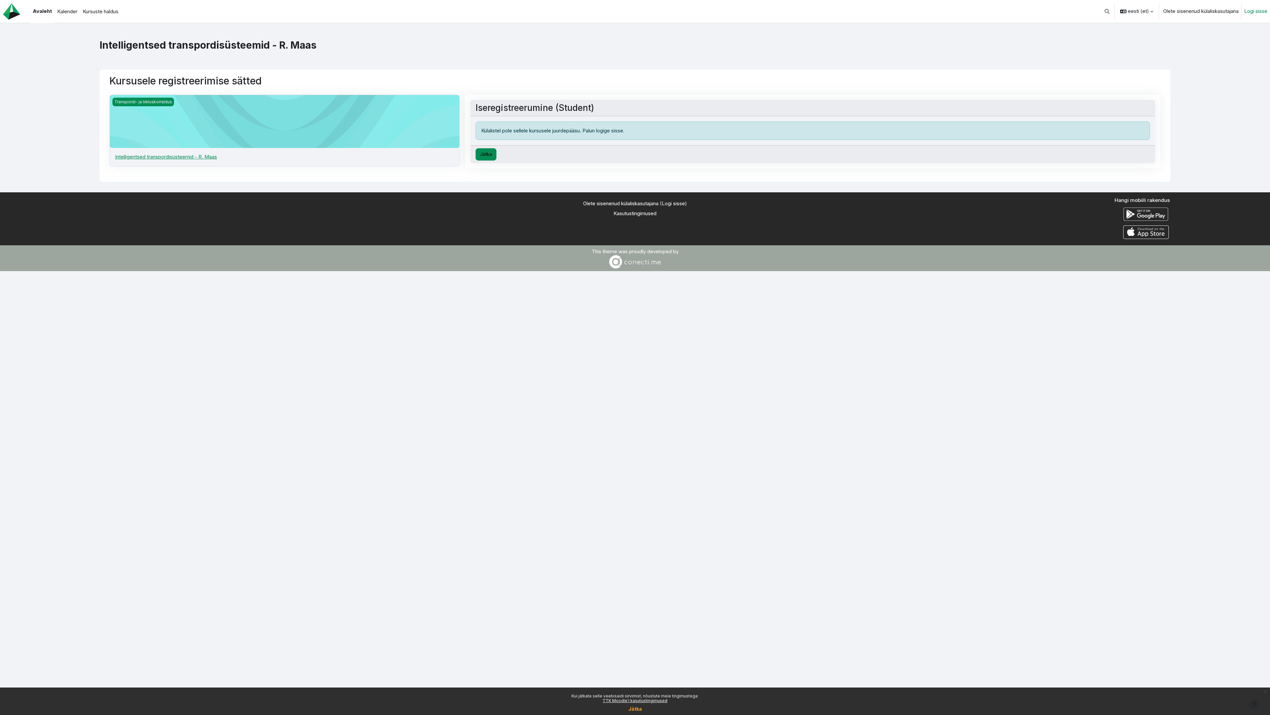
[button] (1107, 11)
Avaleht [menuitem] (42, 11)
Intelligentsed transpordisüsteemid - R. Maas (166, 157)
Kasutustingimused (635, 213)
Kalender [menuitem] (67, 11)
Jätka (635, 709)
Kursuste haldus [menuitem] (100, 11)
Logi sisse (1255, 11)
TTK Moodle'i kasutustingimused (635, 700)
